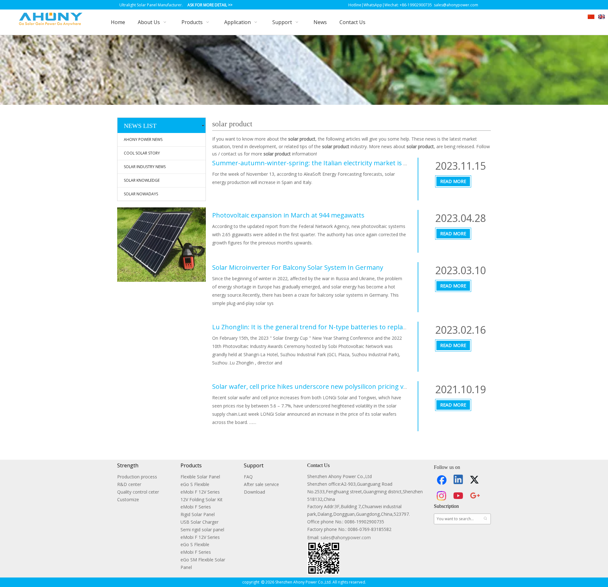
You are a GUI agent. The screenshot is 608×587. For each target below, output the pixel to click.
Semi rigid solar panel (202, 530)
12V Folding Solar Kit (201, 499)
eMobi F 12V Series (200, 492)
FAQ (248, 477)
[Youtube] (458, 495)
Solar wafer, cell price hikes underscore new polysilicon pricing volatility (318, 386)
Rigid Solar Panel (197, 514)
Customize (128, 499)
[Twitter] (475, 480)
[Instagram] (441, 495)
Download (254, 492)
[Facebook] (441, 480)
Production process (137, 477)
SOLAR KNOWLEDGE (142, 180)
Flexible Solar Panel (200, 477)
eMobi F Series (195, 507)
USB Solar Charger (199, 522)
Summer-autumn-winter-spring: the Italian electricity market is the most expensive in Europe (352, 163)
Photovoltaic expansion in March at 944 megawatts (288, 215)
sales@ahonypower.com (345, 537)
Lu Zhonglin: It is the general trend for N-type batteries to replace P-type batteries (335, 327)
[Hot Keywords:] (485, 519)
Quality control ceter (138, 492)
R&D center (129, 484)
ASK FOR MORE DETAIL (207, 5)
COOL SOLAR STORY (142, 153)
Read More (453, 181)
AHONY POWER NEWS (143, 139)
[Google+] (475, 495)
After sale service (261, 484)
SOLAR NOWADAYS (141, 194)
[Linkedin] (458, 480)
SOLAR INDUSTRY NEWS (145, 166)
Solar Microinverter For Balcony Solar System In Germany (297, 267)
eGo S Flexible (194, 484)
